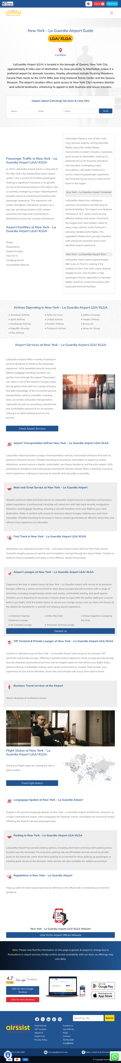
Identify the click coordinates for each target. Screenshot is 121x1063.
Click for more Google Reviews (23, 990)
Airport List (40, 1036)
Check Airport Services (32, 428)
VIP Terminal (40, 1029)
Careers (66, 1036)
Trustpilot (32, 979)
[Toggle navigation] (111, 13)
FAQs (65, 1032)
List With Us (68, 1029)
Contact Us (68, 1025)
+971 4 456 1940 (17, 1052)
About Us (39, 1032)
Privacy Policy (41, 1039)
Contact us (60, 631)
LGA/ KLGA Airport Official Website (60, 935)
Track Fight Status (32, 783)
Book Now (112, 3)
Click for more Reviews (22, 999)
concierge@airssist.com (58, 1052)
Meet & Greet (40, 1025)
